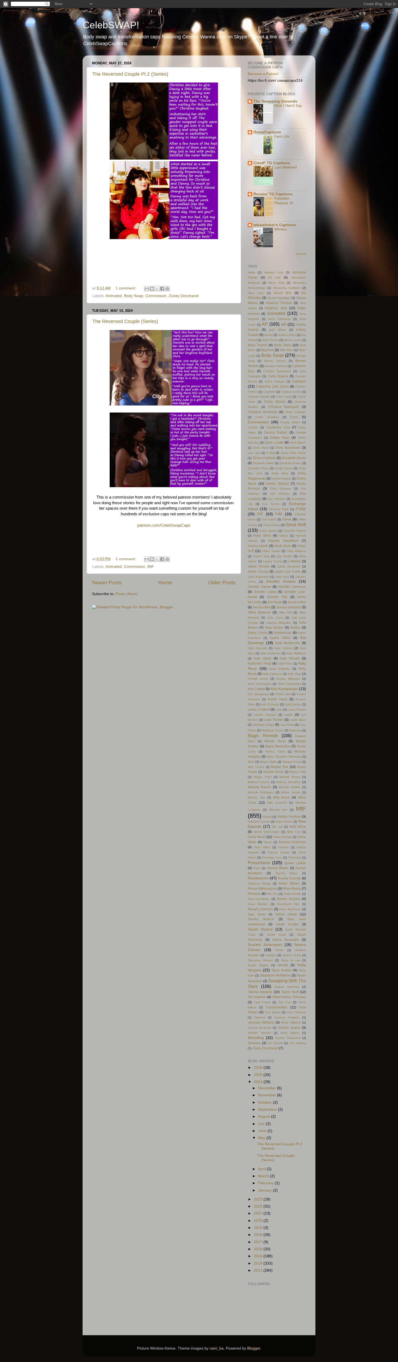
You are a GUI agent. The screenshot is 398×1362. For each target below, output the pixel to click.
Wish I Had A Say (288, 106)
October (265, 1102)
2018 (258, 1235)
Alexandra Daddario (286, 287)
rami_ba (217, 1348)
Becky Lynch (292, 340)
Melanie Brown (289, 777)
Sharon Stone (291, 955)
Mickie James (290, 792)
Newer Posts (107, 582)
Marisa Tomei (275, 751)
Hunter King (261, 556)
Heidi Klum (282, 546)
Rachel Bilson (278, 868)
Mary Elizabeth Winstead (284, 756)
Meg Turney (256, 767)
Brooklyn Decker (276, 366)
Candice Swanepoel (277, 371)
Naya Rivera (284, 821)
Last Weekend (285, 167)
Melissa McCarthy (288, 782)
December (267, 1088)
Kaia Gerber (274, 627)
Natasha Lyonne (259, 821)
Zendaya (254, 1043)
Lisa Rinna (287, 724)
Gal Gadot (269, 519)
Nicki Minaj (297, 827)
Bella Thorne (257, 345)
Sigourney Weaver (260, 960)
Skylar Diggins (258, 965)
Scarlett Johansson (265, 945)
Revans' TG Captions (272, 194)
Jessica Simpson (288, 607)
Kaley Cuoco (257, 633)
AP (265, 324)
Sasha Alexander (285, 940)
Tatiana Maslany (260, 992)
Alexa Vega (276, 282)
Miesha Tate (256, 797)
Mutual (267, 816)
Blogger (253, 1348)
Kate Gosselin (257, 648)
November (267, 1095)
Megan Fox (279, 767)
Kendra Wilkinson (288, 678)
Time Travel (262, 1002)
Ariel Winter (277, 329)
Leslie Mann (298, 719)
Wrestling (256, 1038)
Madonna (295, 730)
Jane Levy (282, 576)
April (262, 1169)
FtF (260, 514)
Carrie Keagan (275, 381)
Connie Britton (290, 422)
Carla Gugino (278, 376)
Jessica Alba (297, 602)
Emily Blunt (280, 473)
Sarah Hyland (260, 929)
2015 (258, 1256)
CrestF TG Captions (271, 163)
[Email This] (146, 288)
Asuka (268, 335)
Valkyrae (259, 1017)
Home (165, 582)
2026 (258, 1068)
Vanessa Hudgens (287, 1017)
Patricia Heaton (279, 852)
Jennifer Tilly (277, 597)
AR (283, 324)
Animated (114, 296)
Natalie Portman (289, 817)
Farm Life (281, 136)
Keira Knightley (279, 668)
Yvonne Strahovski (288, 1038)
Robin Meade (292, 893)
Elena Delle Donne (293, 452)
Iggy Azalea (284, 556)
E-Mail (270, 452)
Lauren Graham (265, 714)
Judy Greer (275, 617)
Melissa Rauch (259, 787)
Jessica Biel (261, 607)
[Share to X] (157, 288)
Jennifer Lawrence (292, 587)
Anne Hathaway (279, 319)
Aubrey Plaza (287, 335)
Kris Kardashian (258, 694)
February (266, 1183)
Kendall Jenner (258, 678)
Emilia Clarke (284, 468)
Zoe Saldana (297, 1043)
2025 (258, 1075)
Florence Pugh (279, 509)
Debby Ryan (280, 438)
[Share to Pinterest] (167, 288)
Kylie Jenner (293, 704)
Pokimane (294, 857)
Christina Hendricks (263, 412)
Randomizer (258, 878)
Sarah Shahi (276, 934)
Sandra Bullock (261, 919)
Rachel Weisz (287, 873)
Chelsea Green (291, 391)
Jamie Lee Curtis (288, 571)
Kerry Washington (260, 683)
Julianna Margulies (278, 622)
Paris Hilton (262, 847)
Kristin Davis (278, 699)
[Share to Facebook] (162, 288)
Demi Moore (298, 442)
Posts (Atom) (127, 594)
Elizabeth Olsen (258, 468)
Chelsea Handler (259, 396)
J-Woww (294, 561)
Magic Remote (263, 735)
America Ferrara (278, 303)
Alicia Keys (256, 293)
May (262, 1138)
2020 (258, 1221)
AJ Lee (274, 277)
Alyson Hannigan (278, 297)
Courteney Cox (278, 427)
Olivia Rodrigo (282, 837)
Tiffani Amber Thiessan (289, 997)
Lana (279, 709)
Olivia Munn (257, 837)
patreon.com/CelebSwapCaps (163, 525)
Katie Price (285, 663)
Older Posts (222, 582)
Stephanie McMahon (275, 975)
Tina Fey (284, 1002)
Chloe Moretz (274, 402)
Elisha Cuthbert (264, 458)
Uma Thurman (296, 1012)
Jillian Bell (285, 612)
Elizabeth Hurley (290, 463)
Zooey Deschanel (184, 296)
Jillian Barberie (259, 612)
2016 (258, 1249)
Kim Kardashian (284, 689)
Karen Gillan (280, 638)
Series (279, 950)
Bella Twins (282, 345)
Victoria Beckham (259, 1027)
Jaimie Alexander (288, 566)
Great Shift (296, 524)
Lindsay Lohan (263, 725)
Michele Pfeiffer (289, 787)
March (264, 1176)
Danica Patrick (275, 432)
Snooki (283, 965)
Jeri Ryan (274, 602)
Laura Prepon (297, 709)
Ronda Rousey (288, 899)
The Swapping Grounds (275, 101)
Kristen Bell (283, 694)
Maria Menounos (278, 746)
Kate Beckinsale (287, 643)
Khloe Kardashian (289, 683)
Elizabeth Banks (294, 458)
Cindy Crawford (295, 412)
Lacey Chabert (259, 709)
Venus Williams (291, 1022)
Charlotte (269, 391)
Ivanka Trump (272, 561)
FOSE (301, 509)
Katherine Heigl (259, 663)
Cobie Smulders (267, 417)
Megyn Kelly (298, 771)
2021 (258, 1213)
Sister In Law (290, 960)
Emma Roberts (281, 478)
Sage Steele (257, 914)
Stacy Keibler (282, 970)
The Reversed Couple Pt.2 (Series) (130, 74)
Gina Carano (271, 525)
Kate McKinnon (270, 653)
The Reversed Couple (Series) (125, 321)
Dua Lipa (254, 452)
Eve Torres (270, 504)
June (262, 1131)
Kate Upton (263, 658)
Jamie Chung (258, 571)
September (268, 1109)
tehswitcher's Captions (274, 225)
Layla (288, 715)
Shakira (271, 955)
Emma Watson (277, 484)
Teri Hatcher (257, 997)
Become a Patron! (263, 74)
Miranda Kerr (278, 809)
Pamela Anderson (292, 842)
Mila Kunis (281, 797)
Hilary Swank (271, 551)
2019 (258, 1228)
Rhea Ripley (292, 889)
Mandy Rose (275, 741)
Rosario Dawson (260, 909)
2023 (258, 1199)
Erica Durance (280, 488)
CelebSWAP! (111, 25)
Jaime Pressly (258, 566)
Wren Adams (289, 1032)
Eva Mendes (276, 498)
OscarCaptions (267, 132)
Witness (280, 229)
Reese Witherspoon (262, 889)
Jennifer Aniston (281, 581)
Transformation (276, 1007)
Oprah (267, 842)
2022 (258, 1206)
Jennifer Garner (259, 587)
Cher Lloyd (283, 396)
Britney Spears (275, 360)
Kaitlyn (296, 627)
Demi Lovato (274, 442)
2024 (258, 1082)
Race (256, 868)
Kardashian (282, 633)
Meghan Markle (273, 771)
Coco (294, 417)
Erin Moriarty (280, 493)
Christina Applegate (283, 407)
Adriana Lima (273, 272)
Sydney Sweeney (286, 986)
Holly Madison (296, 551)
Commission (156, 296)
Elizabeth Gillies (263, 463)
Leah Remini (273, 720)
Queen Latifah (295, 863)
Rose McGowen (290, 909)
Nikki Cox (294, 831)
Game (286, 519)
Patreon (283, 847)
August (264, 1116)
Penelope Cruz (272, 857)
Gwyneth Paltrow (294, 530)
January (265, 1190)
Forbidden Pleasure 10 (283, 200)
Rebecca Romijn (259, 883)
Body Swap (133, 296)
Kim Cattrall (256, 689)
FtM (278, 514)
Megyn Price (263, 777)
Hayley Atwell (258, 546)
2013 (258, 1270)
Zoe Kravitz (275, 1043)
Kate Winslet (290, 658)
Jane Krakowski (258, 576)
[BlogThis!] (152, 288)
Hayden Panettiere (283, 541)
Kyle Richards (269, 704)
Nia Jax (277, 826)
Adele (251, 272)
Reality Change (289, 878)
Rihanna (254, 894)
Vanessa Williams (261, 1022)
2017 (258, 1242)
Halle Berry (262, 535)
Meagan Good (291, 761)
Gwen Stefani (268, 530)
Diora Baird (261, 447)
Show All (300, 253)
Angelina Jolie (276, 308)
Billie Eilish (286, 350)
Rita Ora (272, 893)
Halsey (283, 535)
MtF (150, 567)
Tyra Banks (272, 1012)
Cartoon (299, 381)
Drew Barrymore (287, 448)
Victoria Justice (289, 1028)
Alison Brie (283, 293)
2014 (258, 1263)
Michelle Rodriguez (261, 792)
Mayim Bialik (268, 761)
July (262, 1124)
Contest (253, 427)
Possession (259, 862)
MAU (251, 761)
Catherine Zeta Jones (272, 386)
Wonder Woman (259, 1032)
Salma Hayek (286, 914)
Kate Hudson (284, 648)
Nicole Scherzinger (267, 831)
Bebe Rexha (270, 340)
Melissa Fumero (258, 782)
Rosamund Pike (288, 904)
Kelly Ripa (294, 673)
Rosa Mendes (258, 904)
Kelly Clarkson (272, 673)
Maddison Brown (272, 730)
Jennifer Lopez (264, 592)
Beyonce (267, 350)
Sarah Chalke (287, 924)
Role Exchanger (259, 899)
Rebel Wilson (289, 883)
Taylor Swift (290, 992)
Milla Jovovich (277, 802)
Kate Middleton (296, 653)
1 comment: (126, 288)
